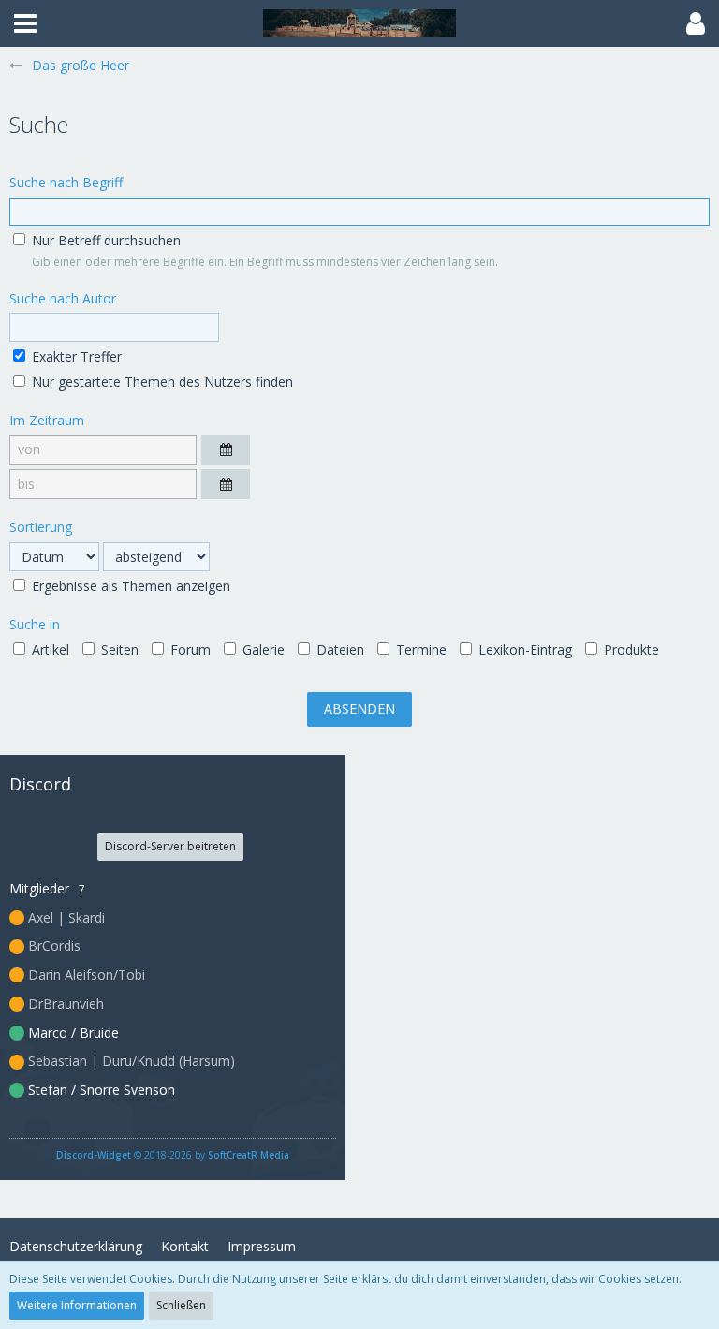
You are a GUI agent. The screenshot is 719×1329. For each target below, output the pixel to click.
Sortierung (40, 527)
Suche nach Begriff (66, 182)
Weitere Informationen (77, 1305)
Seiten (118, 649)
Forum (189, 649)
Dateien (338, 649)
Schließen (181, 1305)
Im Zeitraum (46, 420)
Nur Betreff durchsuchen (104, 240)
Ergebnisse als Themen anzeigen (129, 586)
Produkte (629, 649)
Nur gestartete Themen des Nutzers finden (160, 382)
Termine (419, 649)
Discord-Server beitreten (170, 846)
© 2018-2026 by (172, 1154)
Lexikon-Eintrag (523, 649)
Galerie (262, 649)
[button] (25, 23)
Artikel (48, 649)
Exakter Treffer (75, 356)
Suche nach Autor (62, 298)
